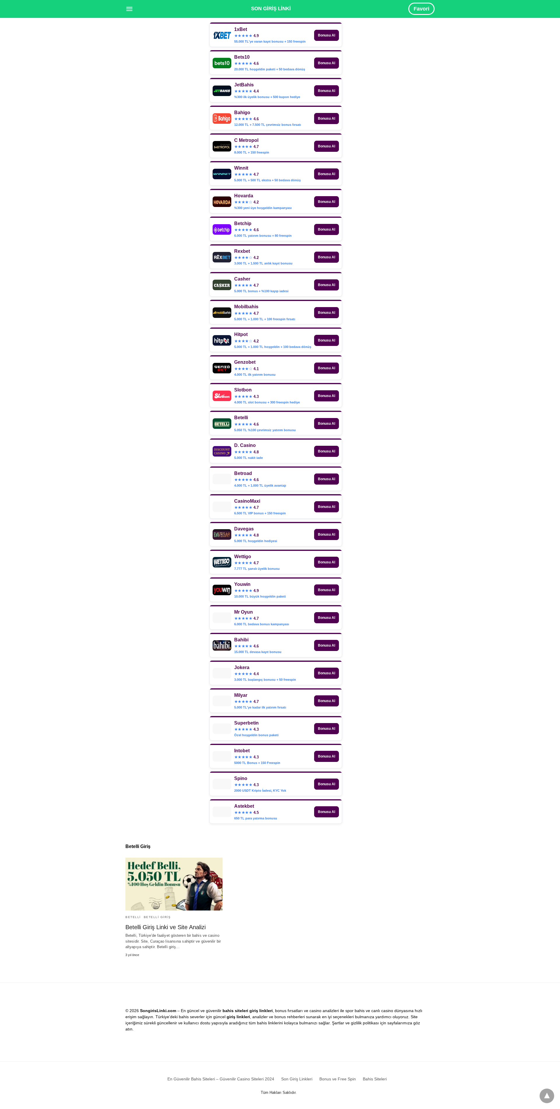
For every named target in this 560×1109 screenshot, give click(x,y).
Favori (421, 9)
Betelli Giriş (157, 917)
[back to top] (547, 1096)
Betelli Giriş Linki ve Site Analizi (165, 927)
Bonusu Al (326, 35)
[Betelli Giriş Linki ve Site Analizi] (174, 884)
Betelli (133, 917)
